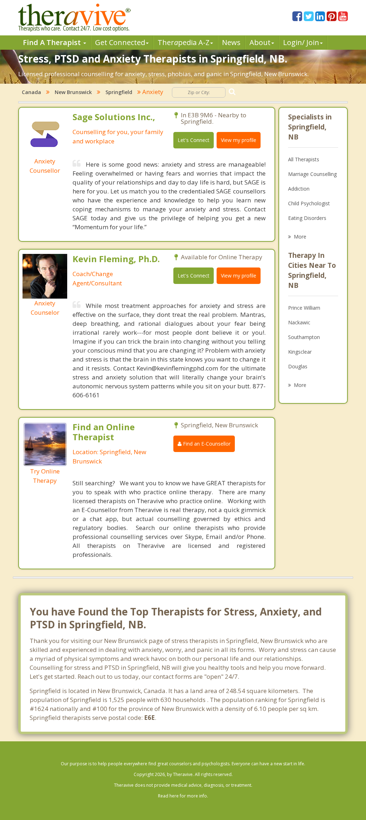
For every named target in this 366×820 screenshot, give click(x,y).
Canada (31, 92)
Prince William (304, 307)
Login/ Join (301, 42)
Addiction (299, 188)
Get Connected (120, 42)
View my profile (238, 140)
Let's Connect (193, 140)
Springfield (118, 92)
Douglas (297, 366)
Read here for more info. (183, 796)
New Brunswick (73, 92)
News (231, 42)
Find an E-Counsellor (206, 443)
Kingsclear (300, 351)
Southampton (304, 337)
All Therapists (303, 159)
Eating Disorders (307, 218)
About (260, 42)
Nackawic (299, 322)
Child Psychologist (309, 203)
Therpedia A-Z (183, 42)
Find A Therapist (53, 42)
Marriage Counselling (312, 174)
